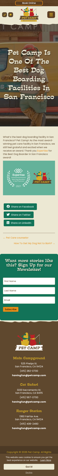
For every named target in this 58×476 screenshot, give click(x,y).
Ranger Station (29, 411)
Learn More (45, 460)
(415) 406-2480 (29, 423)
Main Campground (29, 358)
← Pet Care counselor (16, 237)
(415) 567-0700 (29, 397)
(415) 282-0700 (29, 371)
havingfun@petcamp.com (29, 375)
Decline (29, 472)
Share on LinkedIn (21, 223)
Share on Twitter (21, 215)
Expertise (42, 150)
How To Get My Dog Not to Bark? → (34, 243)
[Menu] (51, 14)
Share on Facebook (22, 206)
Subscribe (11, 309)
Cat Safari (29, 385)
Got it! (29, 466)
